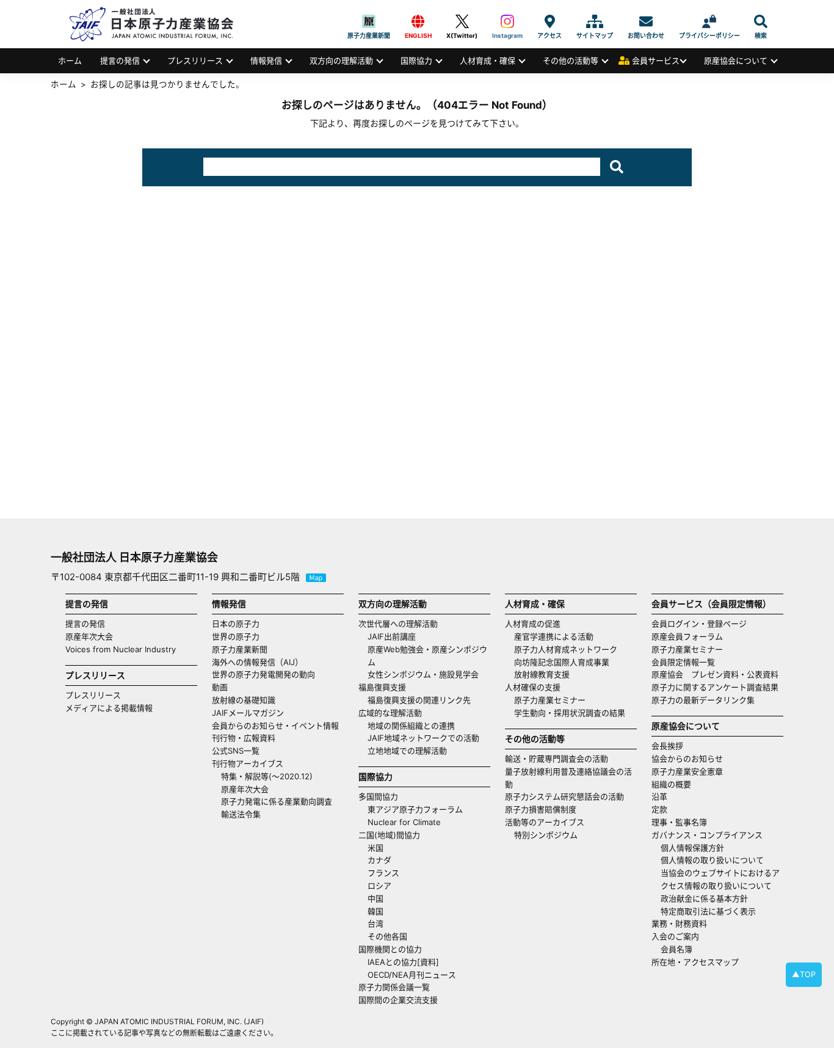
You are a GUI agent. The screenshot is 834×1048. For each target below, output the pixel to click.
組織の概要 (671, 784)
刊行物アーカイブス (247, 763)
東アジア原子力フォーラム (415, 809)
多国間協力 (378, 796)
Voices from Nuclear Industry (120, 649)
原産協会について (735, 60)
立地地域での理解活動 (407, 750)
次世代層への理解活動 (398, 623)
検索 (760, 21)
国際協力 (416, 60)
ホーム (70, 60)
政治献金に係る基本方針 (704, 898)
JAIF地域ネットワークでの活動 (423, 738)
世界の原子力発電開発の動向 (263, 674)
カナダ (379, 860)
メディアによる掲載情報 (109, 708)
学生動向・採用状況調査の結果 (573, 713)
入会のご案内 (675, 936)
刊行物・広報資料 (243, 738)
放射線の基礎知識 (243, 700)
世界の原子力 (235, 636)
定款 (659, 809)
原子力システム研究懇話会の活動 (564, 796)
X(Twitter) (462, 21)
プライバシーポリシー (709, 21)
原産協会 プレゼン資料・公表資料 (714, 674)
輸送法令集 (241, 814)
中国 (375, 898)
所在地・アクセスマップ (695, 962)
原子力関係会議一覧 (394, 987)
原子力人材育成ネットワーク (565, 649)
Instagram (507, 21)
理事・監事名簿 (679, 822)
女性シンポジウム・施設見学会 (423, 674)
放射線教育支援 (542, 674)
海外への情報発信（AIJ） (257, 662)
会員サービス (656, 60)
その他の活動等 (570, 60)
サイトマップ (594, 21)
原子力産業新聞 (368, 21)
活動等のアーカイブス (544, 822)
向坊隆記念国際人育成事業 (561, 662)
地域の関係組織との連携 (411, 725)
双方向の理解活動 (341, 60)
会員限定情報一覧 (683, 662)
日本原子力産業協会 (157, 24)
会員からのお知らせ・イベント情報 (275, 725)
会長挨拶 (667, 746)
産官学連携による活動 (553, 636)
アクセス (549, 21)
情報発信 (266, 60)
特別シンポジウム (546, 835)
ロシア (379, 885)
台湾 (375, 923)
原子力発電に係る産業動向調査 (276, 801)
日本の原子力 (235, 623)
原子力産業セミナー (550, 700)
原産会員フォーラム (687, 636)
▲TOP (804, 974)
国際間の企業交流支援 (398, 1000)
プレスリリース (195, 60)
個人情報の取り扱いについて (712, 860)
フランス (383, 873)
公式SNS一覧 (235, 750)
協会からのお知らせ (687, 758)
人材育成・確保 (487, 60)
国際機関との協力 (390, 949)
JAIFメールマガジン (248, 713)
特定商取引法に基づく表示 (708, 911)
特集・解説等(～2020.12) (267, 776)
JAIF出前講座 (392, 636)
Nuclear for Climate (404, 822)
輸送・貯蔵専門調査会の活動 (556, 758)
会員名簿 (676, 949)
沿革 (659, 796)
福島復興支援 (382, 687)
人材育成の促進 (532, 623)
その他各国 (387, 936)
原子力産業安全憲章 (687, 771)
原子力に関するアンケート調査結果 (714, 687)
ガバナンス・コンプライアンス (707, 835)
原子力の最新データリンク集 (703, 700)
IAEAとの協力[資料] (403, 962)
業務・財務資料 (679, 923)
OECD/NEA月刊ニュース (412, 975)
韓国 (375, 911)
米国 (375, 848)
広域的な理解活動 (390, 713)
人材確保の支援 (532, 687)
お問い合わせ (646, 21)
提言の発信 (120, 60)
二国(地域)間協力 (389, 835)
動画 (220, 687)
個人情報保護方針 (692, 848)
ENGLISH (418, 21)
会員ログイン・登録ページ (699, 623)
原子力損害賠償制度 (540, 809)
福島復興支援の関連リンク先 (419, 700)
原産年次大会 (89, 636)
